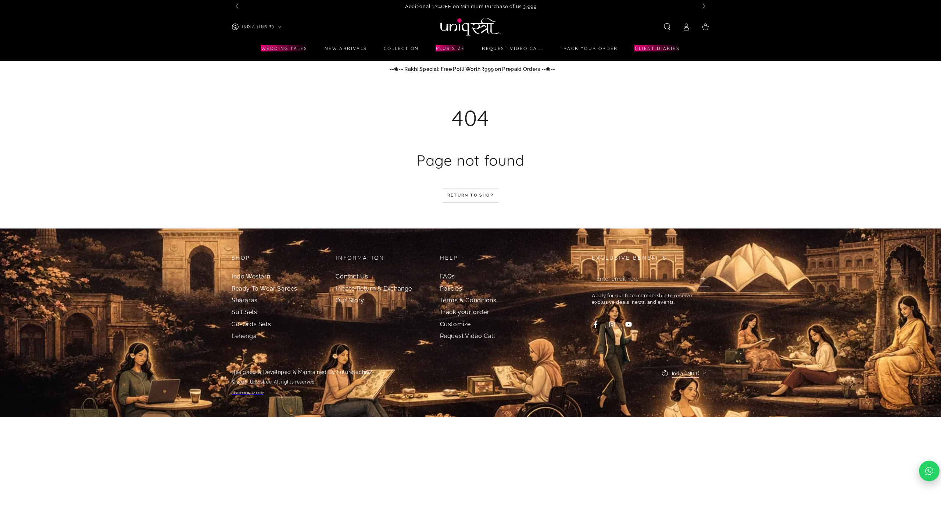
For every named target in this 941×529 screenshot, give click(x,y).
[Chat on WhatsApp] (929, 471)
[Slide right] (703, 6)
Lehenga (244, 335)
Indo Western (251, 276)
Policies (451, 288)
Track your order (465, 312)
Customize (455, 324)
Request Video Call (467, 335)
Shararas (245, 300)
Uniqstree (261, 382)
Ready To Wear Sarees (264, 288)
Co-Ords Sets (251, 324)
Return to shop (470, 195)
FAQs (447, 276)
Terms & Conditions (468, 300)
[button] (667, 27)
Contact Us (352, 276)
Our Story (350, 300)
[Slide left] (238, 6)
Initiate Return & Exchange (374, 288)
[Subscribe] (705, 278)
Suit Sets (244, 312)
